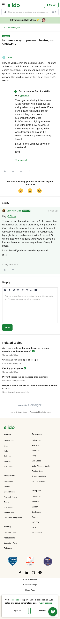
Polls (6, 451)
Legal (34, 527)
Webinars (36, 451)
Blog (34, 456)
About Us (35, 502)
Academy (35, 445)
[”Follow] (20, 574)
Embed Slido (9, 512)
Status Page (30, 590)
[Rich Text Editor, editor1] (30, 308)
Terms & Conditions (18, 412)
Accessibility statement (40, 412)
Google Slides (9, 492)
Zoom (6, 502)
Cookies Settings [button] (30, 585)
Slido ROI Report (38, 481)
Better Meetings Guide (41, 466)
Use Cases (36, 461)
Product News (37, 471)
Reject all (17, 611)
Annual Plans (9, 538)
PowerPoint (8, 482)
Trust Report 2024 (39, 476)
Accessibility (37, 533)
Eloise (9, 57)
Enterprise (8, 548)
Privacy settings (45, 603)
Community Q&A (12, 27)
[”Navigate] (9, 427)
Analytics (7, 461)
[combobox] (30, 12)
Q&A (6, 446)
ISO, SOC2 (36, 522)
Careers (35, 507)
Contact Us (36, 497)
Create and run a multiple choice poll (20, 360)
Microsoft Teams (10, 497)
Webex (7, 487)
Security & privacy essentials (15, 392)
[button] (3, 5)
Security (35, 517)
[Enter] (4, 12)
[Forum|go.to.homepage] (13, 4)
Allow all (42, 611)
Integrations (8, 466)
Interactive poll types (11, 363)
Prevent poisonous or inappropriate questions (25, 377)
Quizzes (7, 456)
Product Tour (9, 441)
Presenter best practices (13, 380)
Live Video (8, 507)
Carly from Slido (14, 211)
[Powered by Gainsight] (30, 406)
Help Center (37, 440)
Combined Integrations (13, 518)
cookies (15, 600)
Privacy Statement (30, 579)
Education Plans (10, 543)
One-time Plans (10, 533)
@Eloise (24, 95)
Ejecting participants (12, 368)
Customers (36, 512)
